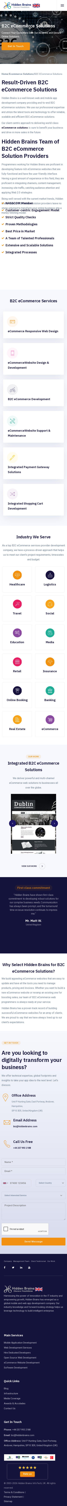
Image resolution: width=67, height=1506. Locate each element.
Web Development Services (18, 1347)
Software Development (15, 1367)
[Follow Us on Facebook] (7, 1269)
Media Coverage (12, 1398)
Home (5, 74)
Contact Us (9, 1408)
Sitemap (8, 1501)
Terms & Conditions (14, 1492)
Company (8, 1261)
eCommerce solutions (15, 127)
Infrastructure (11, 1393)
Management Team (21, 1261)
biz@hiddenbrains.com (25, 1126)
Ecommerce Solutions (21, 74)
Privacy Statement (13, 1496)
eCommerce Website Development (22, 1362)
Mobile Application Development (20, 1342)
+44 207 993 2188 (22, 1148)
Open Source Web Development (20, 1357)
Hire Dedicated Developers (17, 1352)
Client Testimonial (38, 1261)
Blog (6, 1388)
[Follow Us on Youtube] (32, 1269)
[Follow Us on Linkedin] (24, 1269)
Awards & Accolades (14, 1403)
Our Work (51, 1261)
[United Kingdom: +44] (5, 1183)
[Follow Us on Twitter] (15, 1269)
